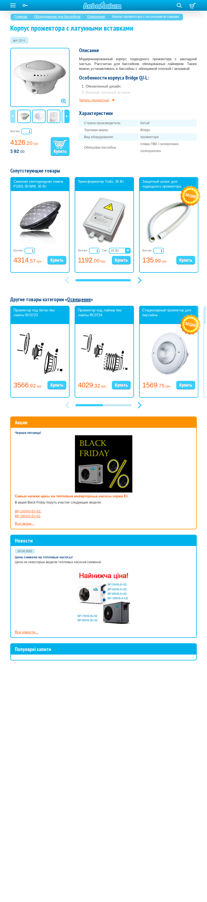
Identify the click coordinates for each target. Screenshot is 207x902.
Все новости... (26, 632)
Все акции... (24, 524)
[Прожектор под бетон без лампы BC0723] (39, 377)
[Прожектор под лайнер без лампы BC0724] (104, 377)
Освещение (96, 17)
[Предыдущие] (12, 116)
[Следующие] (67, 116)
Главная (21, 17)
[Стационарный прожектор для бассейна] (168, 377)
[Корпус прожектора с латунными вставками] (40, 77)
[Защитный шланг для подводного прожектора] (168, 244)
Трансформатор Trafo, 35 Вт (101, 181)
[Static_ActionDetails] (190, 196)
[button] (139, 280)
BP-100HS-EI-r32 (27, 511)
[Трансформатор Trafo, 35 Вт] (104, 244)
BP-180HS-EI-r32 (27, 516)
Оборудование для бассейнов (57, 17)
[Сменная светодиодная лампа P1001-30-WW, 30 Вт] (39, 244)
